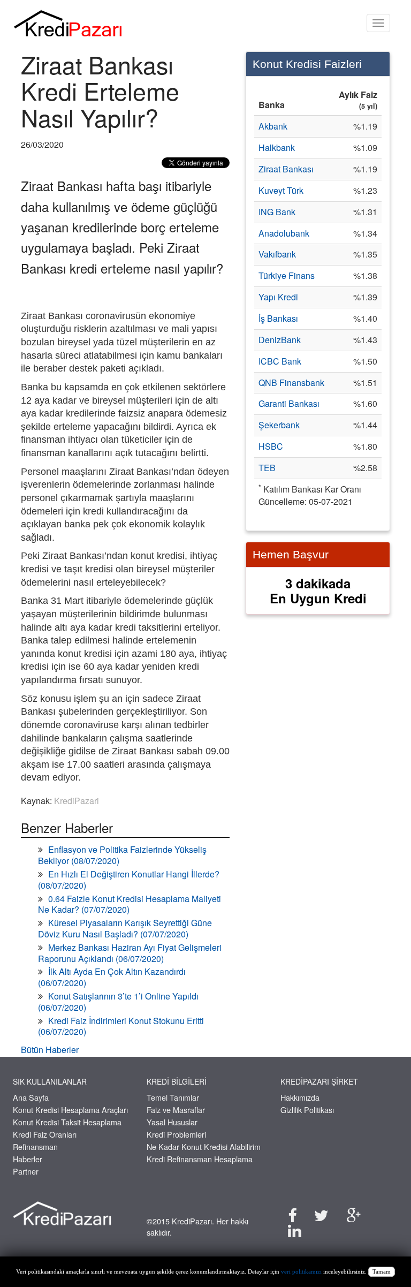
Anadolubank (283, 233)
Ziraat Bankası (286, 169)
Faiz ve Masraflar (176, 1109)
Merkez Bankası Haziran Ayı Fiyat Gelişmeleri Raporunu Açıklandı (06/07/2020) (130, 953)
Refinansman (35, 1146)
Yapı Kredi (278, 297)
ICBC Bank (279, 361)
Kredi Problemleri (176, 1134)
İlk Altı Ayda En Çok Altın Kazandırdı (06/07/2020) (112, 977)
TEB (267, 467)
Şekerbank (279, 425)
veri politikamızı (301, 1272)
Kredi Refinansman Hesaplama (200, 1158)
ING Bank (276, 212)
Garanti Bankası (288, 403)
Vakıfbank (277, 254)
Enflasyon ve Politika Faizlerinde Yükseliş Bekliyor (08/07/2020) (122, 855)
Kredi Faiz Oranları (45, 1134)
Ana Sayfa (31, 1097)
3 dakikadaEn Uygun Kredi (318, 591)
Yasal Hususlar (172, 1121)
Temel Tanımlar (173, 1097)
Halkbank (276, 147)
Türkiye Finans (286, 275)
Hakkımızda (299, 1097)
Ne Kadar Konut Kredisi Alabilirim (204, 1146)
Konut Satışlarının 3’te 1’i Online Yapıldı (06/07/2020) (118, 1001)
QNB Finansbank (291, 382)
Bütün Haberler (50, 1049)
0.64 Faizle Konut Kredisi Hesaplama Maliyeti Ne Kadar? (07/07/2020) (129, 904)
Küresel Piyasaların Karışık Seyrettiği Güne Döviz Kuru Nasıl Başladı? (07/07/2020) (125, 928)
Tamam (381, 1272)
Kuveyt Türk (280, 190)
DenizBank (279, 340)
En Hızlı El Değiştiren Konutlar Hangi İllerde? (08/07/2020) (128, 879)
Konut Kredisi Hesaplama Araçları (70, 1109)
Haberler (27, 1158)
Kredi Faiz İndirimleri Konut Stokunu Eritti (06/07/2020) (121, 1026)
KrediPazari (76, 800)
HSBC (270, 446)
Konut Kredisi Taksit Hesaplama (67, 1121)
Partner (26, 1171)
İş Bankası (278, 318)
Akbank (272, 126)
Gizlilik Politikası (307, 1109)
